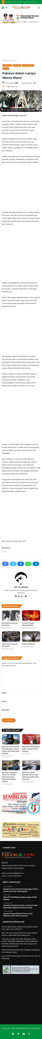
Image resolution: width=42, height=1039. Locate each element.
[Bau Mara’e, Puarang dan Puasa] (11, 615)
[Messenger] (20, 564)
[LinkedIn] (22, 596)
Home (6, 61)
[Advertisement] (21, 38)
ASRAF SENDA (7, 950)
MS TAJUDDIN (27, 65)
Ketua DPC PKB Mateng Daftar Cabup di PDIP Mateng (31, 749)
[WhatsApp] (28, 564)
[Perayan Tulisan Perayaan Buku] (31, 615)
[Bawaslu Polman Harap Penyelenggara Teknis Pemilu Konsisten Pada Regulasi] (11, 739)
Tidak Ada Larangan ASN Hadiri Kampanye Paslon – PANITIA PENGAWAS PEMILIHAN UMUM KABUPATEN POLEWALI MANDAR (20, 941)
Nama (4, 693)
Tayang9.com (35, 1028)
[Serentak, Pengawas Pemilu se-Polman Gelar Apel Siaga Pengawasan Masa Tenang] (11, 765)
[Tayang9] (21, 7)
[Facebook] (5, 564)
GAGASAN (13, 61)
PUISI (6, 68)
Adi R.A (4, 927)
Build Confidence (28, 644)
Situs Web (5, 710)
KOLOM (16, 65)
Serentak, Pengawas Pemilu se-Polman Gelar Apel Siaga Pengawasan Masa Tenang (9, 777)
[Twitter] (13, 564)
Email (4, 701)
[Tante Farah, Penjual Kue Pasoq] (11, 636)
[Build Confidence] (31, 636)
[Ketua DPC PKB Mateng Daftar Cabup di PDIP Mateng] (31, 739)
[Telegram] (35, 564)
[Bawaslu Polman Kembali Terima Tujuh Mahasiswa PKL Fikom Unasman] (31, 765)
